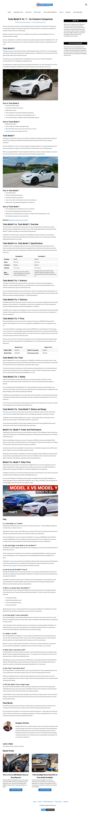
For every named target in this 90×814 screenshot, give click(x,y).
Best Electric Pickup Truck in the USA (18, 220)
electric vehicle (12, 565)
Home (9, 12)
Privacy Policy (58, 801)
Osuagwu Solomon (25, 22)
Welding (68, 12)
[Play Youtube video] (30, 500)
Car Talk (28, 12)
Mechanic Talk (18, 12)
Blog (61, 12)
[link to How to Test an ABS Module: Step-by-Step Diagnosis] (16, 763)
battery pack (8, 412)
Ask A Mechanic (77, 12)
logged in (11, 746)
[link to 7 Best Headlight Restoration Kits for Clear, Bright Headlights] (45, 763)
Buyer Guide (37, 12)
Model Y (7, 138)
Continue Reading (16, 790)
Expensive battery (10, 131)
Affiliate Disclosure (48, 801)
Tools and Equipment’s (50, 12)
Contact (40, 801)
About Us (65, 801)
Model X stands (9, 51)
